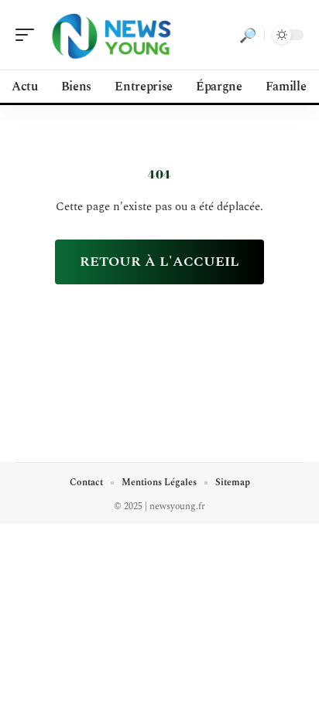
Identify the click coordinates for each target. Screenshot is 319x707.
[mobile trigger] (28, 35)
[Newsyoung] (111, 35)
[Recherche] (247, 35)
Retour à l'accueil (159, 261)
